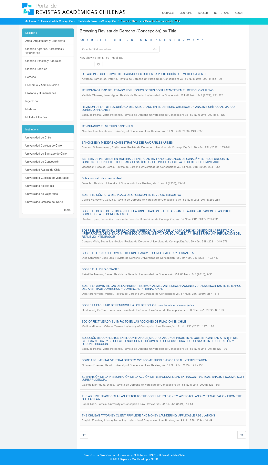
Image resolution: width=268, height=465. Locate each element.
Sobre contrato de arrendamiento (102, 178)
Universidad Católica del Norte (44, 202)
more (67, 210)
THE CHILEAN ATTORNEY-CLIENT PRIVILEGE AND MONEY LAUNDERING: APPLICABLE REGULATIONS (148, 415)
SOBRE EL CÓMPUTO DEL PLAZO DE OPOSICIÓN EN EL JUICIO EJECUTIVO (131, 195)
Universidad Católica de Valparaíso (47, 178)
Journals (168, 12)
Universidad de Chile (38, 137)
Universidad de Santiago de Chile (46, 153)
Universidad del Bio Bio (39, 186)
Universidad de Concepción (57, 21)
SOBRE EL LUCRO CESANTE (100, 269)
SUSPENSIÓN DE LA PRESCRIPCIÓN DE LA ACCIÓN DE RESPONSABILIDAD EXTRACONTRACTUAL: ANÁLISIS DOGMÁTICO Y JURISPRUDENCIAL (163, 378)
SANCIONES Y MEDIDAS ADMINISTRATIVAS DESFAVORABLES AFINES (127, 142)
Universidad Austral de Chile (42, 170)
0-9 (82, 40)
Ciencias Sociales (36, 69)
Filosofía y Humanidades (40, 93)
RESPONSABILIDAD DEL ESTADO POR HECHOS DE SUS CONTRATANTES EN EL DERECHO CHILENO (147, 90)
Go (155, 49)
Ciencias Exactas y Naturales (43, 61)
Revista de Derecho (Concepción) (97, 21)
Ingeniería (31, 101)
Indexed (203, 12)
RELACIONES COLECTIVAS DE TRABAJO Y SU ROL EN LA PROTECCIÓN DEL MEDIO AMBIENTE (144, 74)
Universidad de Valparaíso (41, 194)
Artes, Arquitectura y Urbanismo (45, 41)
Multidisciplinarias (36, 117)
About (239, 12)
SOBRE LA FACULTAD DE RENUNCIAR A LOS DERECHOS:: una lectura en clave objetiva (138, 305)
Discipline (186, 12)
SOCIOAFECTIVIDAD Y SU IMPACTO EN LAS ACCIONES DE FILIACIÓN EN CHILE (134, 321)
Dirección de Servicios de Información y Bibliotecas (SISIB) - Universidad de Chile (134, 455)
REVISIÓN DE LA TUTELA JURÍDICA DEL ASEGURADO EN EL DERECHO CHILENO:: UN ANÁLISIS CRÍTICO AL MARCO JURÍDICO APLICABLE (158, 108)
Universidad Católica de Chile (43, 145)
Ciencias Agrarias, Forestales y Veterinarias (44, 51)
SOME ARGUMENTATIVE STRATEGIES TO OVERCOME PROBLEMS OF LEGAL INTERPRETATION (144, 360)
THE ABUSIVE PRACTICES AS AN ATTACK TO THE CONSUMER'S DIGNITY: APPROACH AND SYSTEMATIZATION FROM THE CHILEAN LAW (162, 397)
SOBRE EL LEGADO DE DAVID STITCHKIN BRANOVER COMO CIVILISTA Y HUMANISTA (138, 253)
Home (32, 21)
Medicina (30, 109)
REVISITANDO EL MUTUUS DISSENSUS (107, 126)
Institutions (221, 12)
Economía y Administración (42, 85)
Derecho (30, 77)
